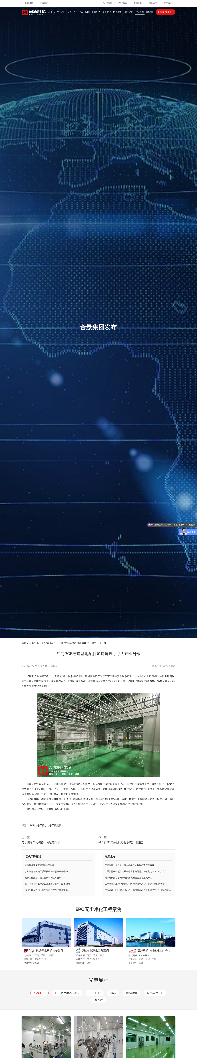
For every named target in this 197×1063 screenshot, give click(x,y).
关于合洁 (129, 11)
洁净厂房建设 (54, 825)
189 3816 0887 (166, 12)
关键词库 (138, 3)
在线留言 (123, 3)
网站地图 (153, 3)
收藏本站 (44, 3)
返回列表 (23, 847)
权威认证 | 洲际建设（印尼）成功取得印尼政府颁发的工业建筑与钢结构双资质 (138, 890)
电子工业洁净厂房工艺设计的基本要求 (43, 877)
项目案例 (106, 11)
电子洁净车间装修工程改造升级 (41, 842)
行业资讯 (47, 642)
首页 (50, 11)
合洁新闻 (139, 11)
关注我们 (168, 3)
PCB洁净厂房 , (38, 825)
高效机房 (96, 11)
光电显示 (72, 11)
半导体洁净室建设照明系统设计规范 (120, 842)
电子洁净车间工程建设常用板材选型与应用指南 (47, 883)
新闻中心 (34, 642)
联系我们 (150, 11)
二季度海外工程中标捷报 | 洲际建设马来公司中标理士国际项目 (135, 883)
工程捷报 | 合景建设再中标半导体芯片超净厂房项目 (129, 865)
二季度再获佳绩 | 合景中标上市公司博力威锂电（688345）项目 (136, 871)
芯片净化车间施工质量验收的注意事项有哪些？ (47, 871)
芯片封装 (59, 11)
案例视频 (117, 11)
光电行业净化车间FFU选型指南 (39, 865)
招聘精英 (107, 3)
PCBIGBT (84, 11)
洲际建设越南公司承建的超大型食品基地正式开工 (128, 877)
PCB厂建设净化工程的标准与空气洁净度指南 (46, 890)
